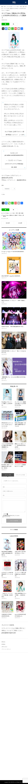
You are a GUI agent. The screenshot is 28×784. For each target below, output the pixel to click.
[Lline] (5, 24)
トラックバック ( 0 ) (20, 474)
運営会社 (3, 641)
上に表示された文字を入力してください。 (12, 515)
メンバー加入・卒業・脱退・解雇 (16, 213)
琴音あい (20, 215)
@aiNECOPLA (21, 180)
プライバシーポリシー (6, 649)
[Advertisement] (14, 715)
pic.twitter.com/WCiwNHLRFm (14, 155)
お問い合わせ (4, 646)
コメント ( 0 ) (8, 474)
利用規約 (3, 644)
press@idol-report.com (9, 633)
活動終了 (16, 215)
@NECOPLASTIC (7, 178)
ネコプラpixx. (6, 213)
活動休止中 (11, 215)
